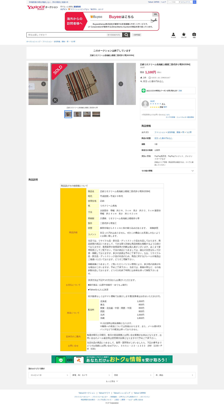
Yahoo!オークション (87, 393)
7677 (165, 107)
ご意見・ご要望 (119, 400)
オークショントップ (33, 41)
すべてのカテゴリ (114, 35)
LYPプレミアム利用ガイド (128, 397)
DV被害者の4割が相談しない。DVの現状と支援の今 (48, 2)
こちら (167, 115)
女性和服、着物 (59, 41)
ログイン (63, 9)
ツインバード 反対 (187, 2)
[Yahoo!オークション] (42, 6)
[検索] (194, 2)
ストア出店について (104, 400)
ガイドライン (145, 397)
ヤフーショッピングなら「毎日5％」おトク (87, 9)
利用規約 (114, 397)
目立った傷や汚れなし (164, 138)
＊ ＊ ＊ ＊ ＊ (155, 104)
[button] (167, 171)
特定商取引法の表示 (88, 400)
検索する (126, 34)
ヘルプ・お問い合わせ (135, 400)
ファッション (47, 41)
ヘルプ (163, 2)
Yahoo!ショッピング (122, 393)
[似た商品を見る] (55, 100)
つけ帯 (73, 41)
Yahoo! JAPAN (153, 2)
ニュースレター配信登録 (185, 117)
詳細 (180, 91)
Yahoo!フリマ (104, 393)
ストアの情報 (170, 117)
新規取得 (77, 7)
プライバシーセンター (100, 397)
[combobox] (66, 35)
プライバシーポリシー (82, 397)
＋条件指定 (137, 35)
